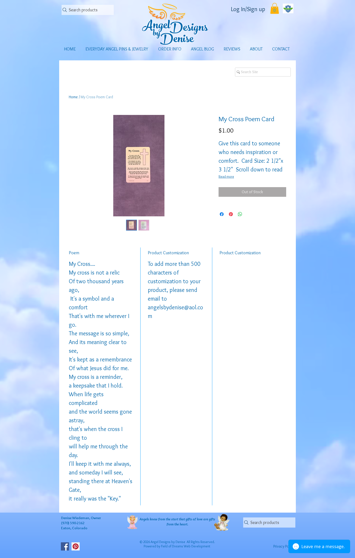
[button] (274, 8)
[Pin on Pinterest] (231, 214)
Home (73, 97)
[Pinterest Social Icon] (75, 546)
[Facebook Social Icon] (65, 546)
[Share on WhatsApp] (240, 214)
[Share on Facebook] (222, 214)
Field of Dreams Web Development (185, 546)
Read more (226, 176)
